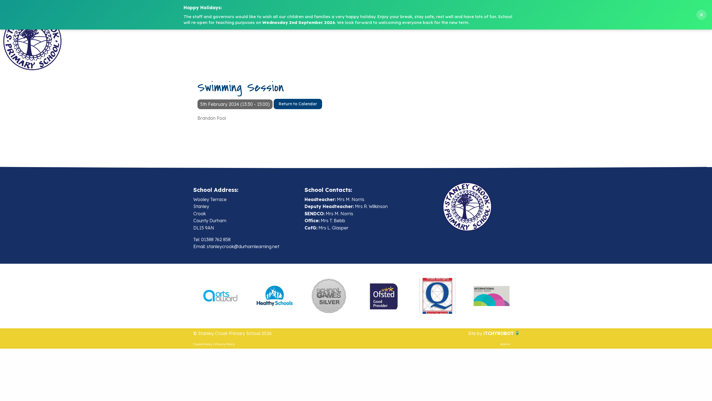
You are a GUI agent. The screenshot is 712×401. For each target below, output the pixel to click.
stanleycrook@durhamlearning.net (243, 246)
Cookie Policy (202, 344)
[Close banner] (701, 15)
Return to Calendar (298, 103)
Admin (505, 344)
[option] (220, 296)
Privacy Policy (225, 344)
